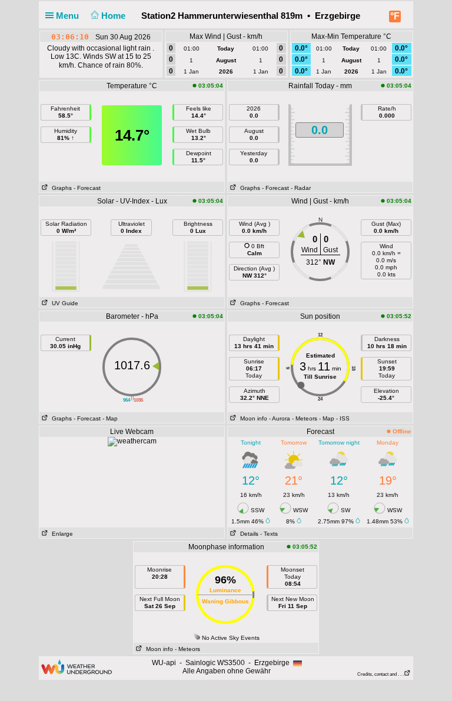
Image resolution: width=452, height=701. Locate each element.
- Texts (269, 533)
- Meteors (304, 418)
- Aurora (279, 418)
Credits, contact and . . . (380, 674)
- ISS (343, 418)
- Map (110, 418)
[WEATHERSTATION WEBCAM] (132, 441)
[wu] (76, 666)
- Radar (301, 188)
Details (247, 533)
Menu (69, 16)
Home (114, 16)
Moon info (252, 418)
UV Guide (63, 303)
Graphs (60, 188)
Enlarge (60, 533)
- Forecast (87, 188)
